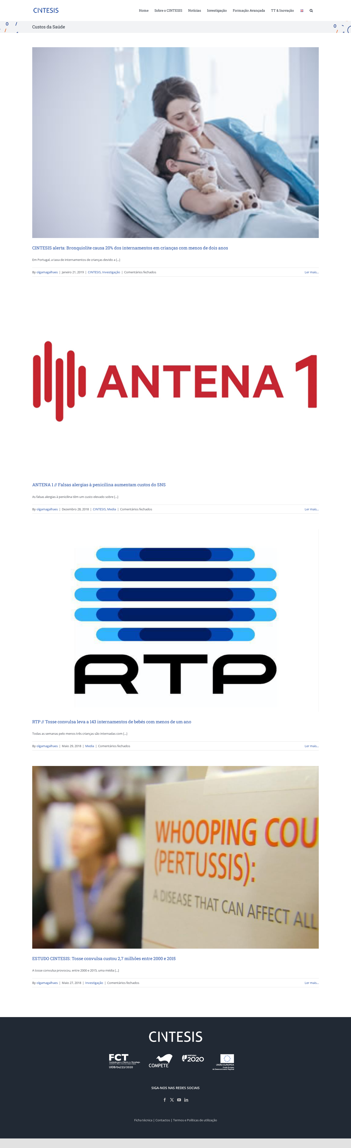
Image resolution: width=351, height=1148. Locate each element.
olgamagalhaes (47, 272)
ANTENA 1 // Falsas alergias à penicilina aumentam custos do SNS (99, 484)
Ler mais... (312, 272)
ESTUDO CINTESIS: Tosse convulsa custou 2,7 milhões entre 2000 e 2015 (104, 958)
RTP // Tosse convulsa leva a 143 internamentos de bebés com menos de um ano (111, 721)
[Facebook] (165, 1100)
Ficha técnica (143, 1120)
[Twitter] (172, 1100)
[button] (311, 10)
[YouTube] (179, 1100)
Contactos (162, 1120)
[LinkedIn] (186, 1100)
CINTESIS (94, 272)
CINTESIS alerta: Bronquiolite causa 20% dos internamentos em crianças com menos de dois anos (130, 248)
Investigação (111, 272)
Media (111, 509)
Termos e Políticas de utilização (195, 1120)
